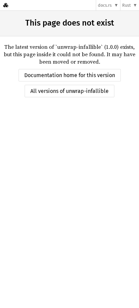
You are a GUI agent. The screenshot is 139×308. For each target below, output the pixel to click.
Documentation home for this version (69, 75)
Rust (126, 5)
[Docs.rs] (5, 5)
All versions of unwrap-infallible (69, 91)
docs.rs (105, 5)
